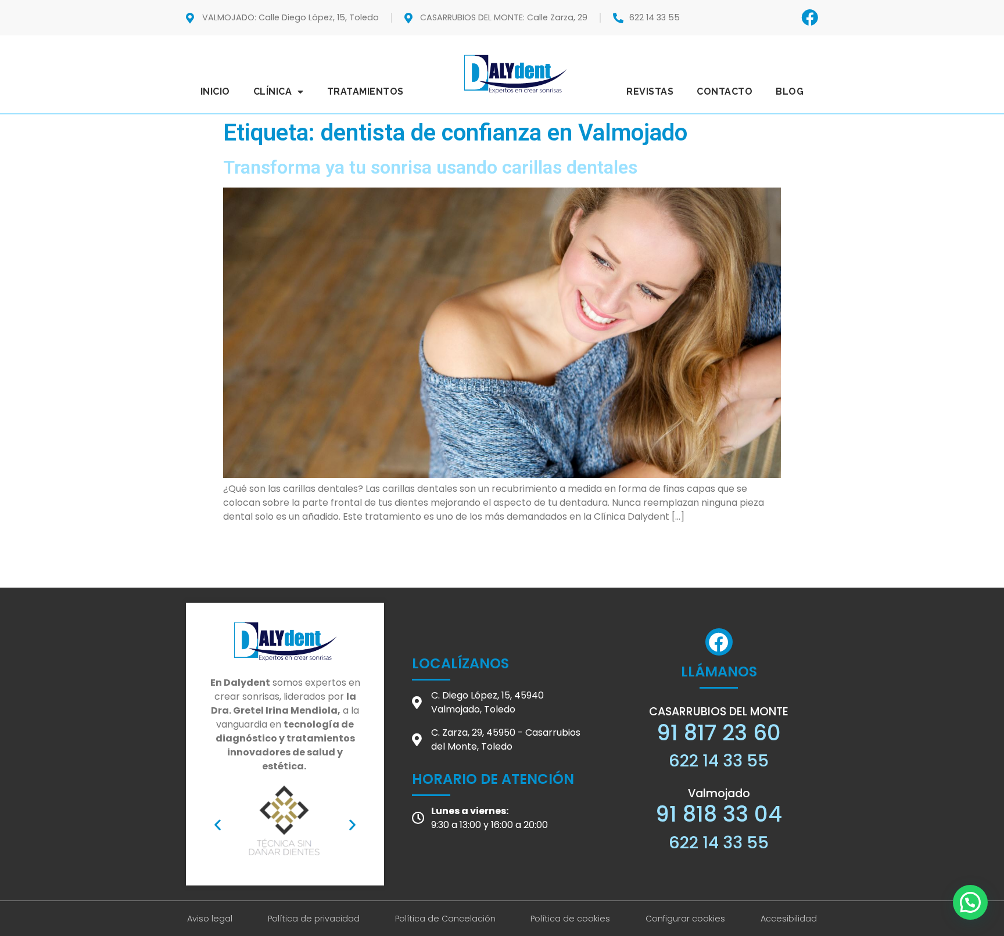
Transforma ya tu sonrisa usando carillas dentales (430, 167)
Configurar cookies (685, 918)
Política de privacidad (314, 918)
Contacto (724, 91)
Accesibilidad (789, 918)
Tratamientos (365, 91)
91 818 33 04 (718, 814)
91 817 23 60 (719, 733)
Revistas (649, 91)
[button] (217, 824)
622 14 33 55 (719, 760)
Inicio (215, 91)
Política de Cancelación (445, 918)
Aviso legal (209, 918)
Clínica (272, 91)
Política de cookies (570, 918)
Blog (790, 91)
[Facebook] (809, 17)
